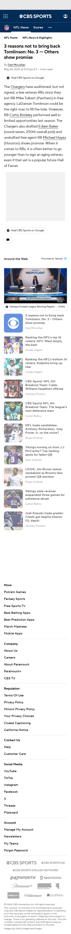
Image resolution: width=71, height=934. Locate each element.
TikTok (8, 778)
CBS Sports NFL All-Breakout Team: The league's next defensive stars (46, 407)
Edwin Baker (48, 126)
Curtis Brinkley (20, 115)
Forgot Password (16, 850)
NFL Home (11, 38)
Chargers (18, 87)
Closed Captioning (17, 723)
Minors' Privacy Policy (19, 709)
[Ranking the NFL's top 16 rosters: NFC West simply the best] (13, 345)
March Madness (15, 627)
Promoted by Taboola (52, 258)
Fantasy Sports (14, 599)
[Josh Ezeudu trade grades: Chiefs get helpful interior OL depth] (13, 520)
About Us (10, 651)
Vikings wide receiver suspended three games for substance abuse (45, 495)
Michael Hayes (54, 137)
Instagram (11, 785)
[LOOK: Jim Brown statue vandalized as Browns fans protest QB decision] (13, 476)
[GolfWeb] (55, 895)
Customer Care (15, 754)
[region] (35, 285)
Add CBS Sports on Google (27, 78)
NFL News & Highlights (37, 38)
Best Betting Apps (17, 613)
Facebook (11, 792)
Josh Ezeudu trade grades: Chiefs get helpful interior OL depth (44, 517)
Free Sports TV (14, 606)
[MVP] (13, 894)
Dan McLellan (16, 65)
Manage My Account (18, 830)
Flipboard (11, 813)
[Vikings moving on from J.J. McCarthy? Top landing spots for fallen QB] (13, 455)
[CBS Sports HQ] (53, 862)
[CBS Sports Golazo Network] (35, 870)
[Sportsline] (50, 877)
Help (7, 747)
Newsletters (12, 836)
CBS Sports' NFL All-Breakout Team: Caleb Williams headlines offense (44, 385)
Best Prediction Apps (19, 620)
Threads (9, 806)
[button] (5, 16)
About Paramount (16, 664)
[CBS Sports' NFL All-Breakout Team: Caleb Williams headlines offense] (13, 389)
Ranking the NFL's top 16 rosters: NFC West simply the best (43, 341)
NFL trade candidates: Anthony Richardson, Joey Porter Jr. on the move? (44, 429)
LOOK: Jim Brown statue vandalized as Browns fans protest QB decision (44, 473)
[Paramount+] (22, 885)
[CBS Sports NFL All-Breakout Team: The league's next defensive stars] (13, 411)
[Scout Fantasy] (33, 895)
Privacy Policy (13, 702)
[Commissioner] (48, 885)
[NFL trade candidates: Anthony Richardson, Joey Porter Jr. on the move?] (13, 433)
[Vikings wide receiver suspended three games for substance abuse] (13, 498)
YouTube (10, 771)
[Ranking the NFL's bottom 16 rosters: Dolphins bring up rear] (13, 367)
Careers (9, 658)
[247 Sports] (23, 877)
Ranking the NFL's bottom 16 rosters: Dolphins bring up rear (46, 363)
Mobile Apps (13, 633)
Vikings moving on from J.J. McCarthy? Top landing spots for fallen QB (45, 451)
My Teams (11, 844)
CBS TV (9, 678)
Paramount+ (12, 671)
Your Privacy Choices (19, 716)
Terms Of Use (14, 695)
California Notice (16, 730)
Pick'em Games (15, 592)
